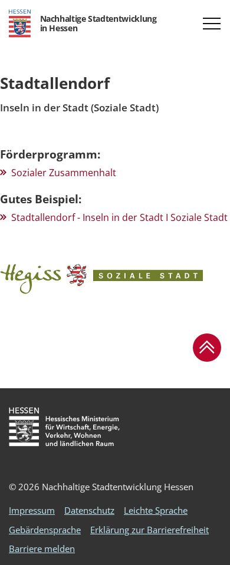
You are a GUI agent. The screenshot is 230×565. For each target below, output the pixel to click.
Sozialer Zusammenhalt (63, 172)
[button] (211, 23)
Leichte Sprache (156, 510)
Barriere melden (42, 548)
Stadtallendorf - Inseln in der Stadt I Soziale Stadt (119, 217)
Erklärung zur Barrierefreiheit (149, 530)
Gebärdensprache (45, 530)
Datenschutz (89, 510)
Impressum (32, 510)
